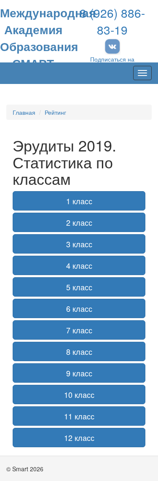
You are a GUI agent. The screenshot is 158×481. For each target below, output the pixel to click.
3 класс (79, 243)
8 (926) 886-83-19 (112, 21)
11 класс (79, 416)
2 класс (79, 222)
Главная (24, 112)
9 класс (79, 373)
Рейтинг (55, 112)
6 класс (79, 308)
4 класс (79, 265)
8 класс (79, 351)
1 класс (79, 200)
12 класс (79, 437)
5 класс (79, 286)
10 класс (79, 394)
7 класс (79, 329)
